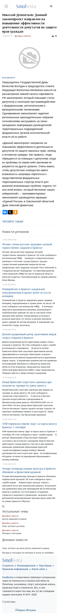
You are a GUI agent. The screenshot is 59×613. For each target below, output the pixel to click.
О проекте (7, 565)
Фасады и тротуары (11, 533)
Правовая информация (15, 569)
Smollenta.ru (9, 577)
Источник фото (8, 78)
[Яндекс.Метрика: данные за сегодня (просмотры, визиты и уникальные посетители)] (25, 610)
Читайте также (12, 221)
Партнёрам (45, 565)
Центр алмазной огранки (14, 519)
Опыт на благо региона (13, 526)
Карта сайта (38, 569)
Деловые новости (23, 36)
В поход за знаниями (43, 553)
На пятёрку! (27, 553)
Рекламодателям (26, 565)
